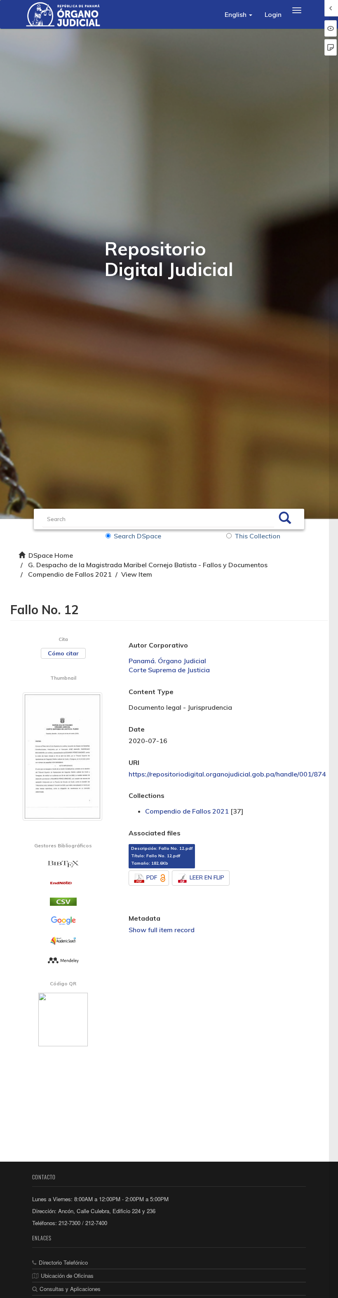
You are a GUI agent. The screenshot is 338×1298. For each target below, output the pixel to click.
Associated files (155, 833)
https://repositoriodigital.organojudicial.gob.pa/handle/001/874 (227, 774)
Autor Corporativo (158, 645)
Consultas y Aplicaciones (70, 1289)
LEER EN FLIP (207, 877)
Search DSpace (137, 536)
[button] (238, 14)
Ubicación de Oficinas (67, 1275)
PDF (151, 877)
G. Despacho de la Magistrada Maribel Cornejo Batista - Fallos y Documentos (148, 565)
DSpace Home (50, 555)
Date (137, 729)
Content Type (151, 692)
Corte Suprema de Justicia (169, 670)
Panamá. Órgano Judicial (167, 661)
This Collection (257, 536)
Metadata (144, 918)
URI (134, 762)
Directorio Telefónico (63, 1262)
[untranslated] (63, 960)
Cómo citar (63, 653)
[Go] (285, 519)
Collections (146, 795)
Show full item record (162, 930)
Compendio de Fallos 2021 (70, 574)
